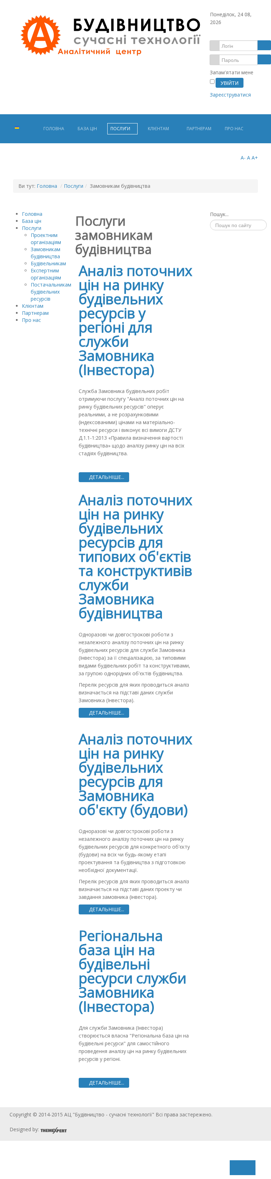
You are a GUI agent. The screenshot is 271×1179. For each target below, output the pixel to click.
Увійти (230, 82)
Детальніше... (106, 477)
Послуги (120, 129)
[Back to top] (131, 1165)
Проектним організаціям (46, 238)
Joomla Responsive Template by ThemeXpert (53, 1130)
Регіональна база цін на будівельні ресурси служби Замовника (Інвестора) (132, 971)
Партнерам (199, 129)
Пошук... (219, 214)
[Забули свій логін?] (264, 45)
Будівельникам (48, 263)
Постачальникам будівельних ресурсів (51, 291)
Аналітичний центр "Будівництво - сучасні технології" (110, 36)
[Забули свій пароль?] (264, 59)
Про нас (234, 129)
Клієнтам (158, 129)
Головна (53, 129)
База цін (87, 129)
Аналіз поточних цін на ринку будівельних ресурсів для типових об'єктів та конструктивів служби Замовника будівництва (135, 556)
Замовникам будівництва (45, 253)
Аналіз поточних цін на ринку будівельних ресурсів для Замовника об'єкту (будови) (135, 774)
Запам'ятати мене (231, 72)
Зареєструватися (231, 94)
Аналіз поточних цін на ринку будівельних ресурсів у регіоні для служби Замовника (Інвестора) (135, 320)
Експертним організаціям (46, 274)
